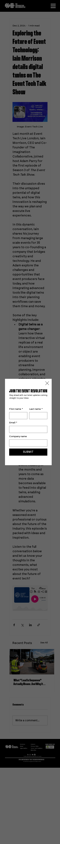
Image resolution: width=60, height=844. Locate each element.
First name (16, 409)
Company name (18, 436)
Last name (36, 409)
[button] (47, 383)
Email (13, 422)
